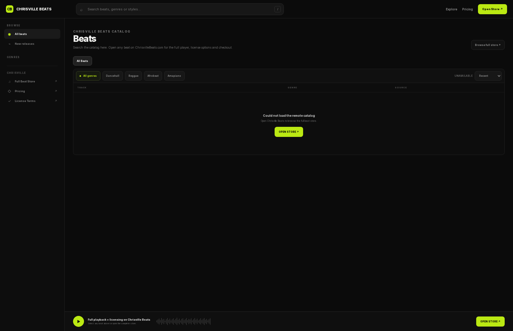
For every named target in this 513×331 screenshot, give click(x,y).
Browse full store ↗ (488, 45)
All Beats (82, 61)
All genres (90, 75)
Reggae (133, 75)
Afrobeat (153, 75)
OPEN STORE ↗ (289, 131)
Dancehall (112, 75)
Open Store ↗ (492, 9)
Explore (451, 9)
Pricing (467, 9)
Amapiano (174, 75)
